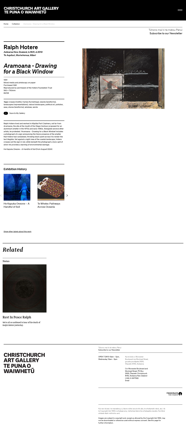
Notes (6, 261)
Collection (16, 24)
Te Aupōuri (9, 55)
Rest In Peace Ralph (17, 317)
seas (5, 107)
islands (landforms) (48, 102)
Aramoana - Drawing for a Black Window (39, 24)
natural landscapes (37, 104)
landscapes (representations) (16, 104)
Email (127, 380)
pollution (59, 104)
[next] (67, 195)
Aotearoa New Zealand (15, 51)
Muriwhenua (22, 55)
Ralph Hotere (21, 46)
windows (28, 107)
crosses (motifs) (15, 102)
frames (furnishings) (31, 102)
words (35, 107)
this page (154, 420)
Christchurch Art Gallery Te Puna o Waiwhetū (31, 10)
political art (50, 104)
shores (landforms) (16, 107)
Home (6, 24)
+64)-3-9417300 (132, 378)
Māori (33, 55)
